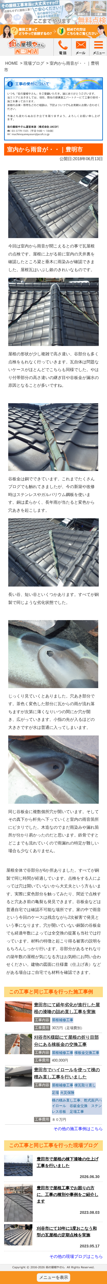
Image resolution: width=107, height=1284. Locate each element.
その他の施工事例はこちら (78, 1128)
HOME (11, 63)
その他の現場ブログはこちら (76, 1256)
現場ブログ (34, 63)
